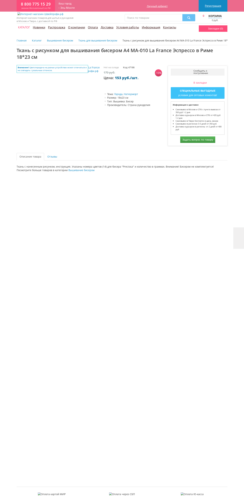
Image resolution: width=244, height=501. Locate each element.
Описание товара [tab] (30, 156)
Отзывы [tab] (52, 156)
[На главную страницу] (40, 14)
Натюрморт (131, 94)
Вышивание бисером (81, 170)
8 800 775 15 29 (36, 4)
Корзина (215, 16)
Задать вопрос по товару (197, 139)
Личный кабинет (157, 6)
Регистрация (213, 6)
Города (118, 94)
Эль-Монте (67, 8)
